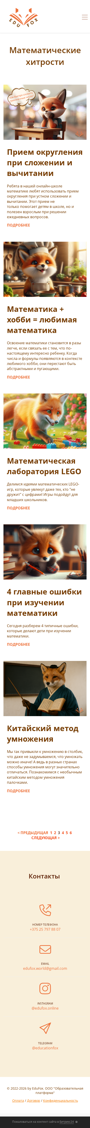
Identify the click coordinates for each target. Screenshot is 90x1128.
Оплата (18, 1100)
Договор (33, 1100)
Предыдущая (34, 832)
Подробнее (18, 225)
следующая (44, 837)
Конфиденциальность (60, 1100)
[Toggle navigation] (85, 17)
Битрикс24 (67, 1122)
